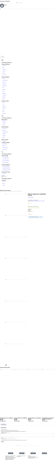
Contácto (3, 185)
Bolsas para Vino (4, 149)
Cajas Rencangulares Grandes (6, 169)
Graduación (3, 135)
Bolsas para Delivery (5, 147)
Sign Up (5, 4)
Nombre (2, 437)
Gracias (3, 109)
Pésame (3, 111)
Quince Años (4, 74)
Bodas (3, 67)
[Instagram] (45, 456)
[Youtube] (42, 456)
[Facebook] (40, 456)
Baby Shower (4, 65)
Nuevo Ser (3, 78)
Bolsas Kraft (4, 145)
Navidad (3, 98)
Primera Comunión (4, 80)
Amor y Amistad (4, 128)
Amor (3, 87)
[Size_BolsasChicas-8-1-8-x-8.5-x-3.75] (16, 268)
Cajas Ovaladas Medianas (5, 160)
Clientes (3, 183)
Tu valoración (3, 433)
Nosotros (3, 181)
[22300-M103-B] (16, 225)
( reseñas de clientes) (31, 197)
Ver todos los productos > (7, 62)
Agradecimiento (4, 85)
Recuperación (4, 113)
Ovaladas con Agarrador (5, 162)
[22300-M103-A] (16, 204)
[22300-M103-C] (16, 247)
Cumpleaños (4, 69)
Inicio (0, 191)
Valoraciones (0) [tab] (3, 424)
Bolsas (3, 191)
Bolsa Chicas (5, 191)
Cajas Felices (4, 173)
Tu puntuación (3, 432)
